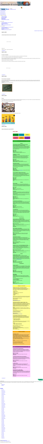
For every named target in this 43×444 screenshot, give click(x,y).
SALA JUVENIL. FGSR (27, 138)
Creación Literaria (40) (2, 11)
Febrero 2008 (3, 425)
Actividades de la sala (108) (13, 9)
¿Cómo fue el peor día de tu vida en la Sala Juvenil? (7, 22)
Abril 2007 (3, 435)
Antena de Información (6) (3, 10)
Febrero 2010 (3, 401)
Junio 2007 (3, 433)
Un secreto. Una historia (4, 27)
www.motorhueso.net (18, 259)
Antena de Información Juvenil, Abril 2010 (6, 29)
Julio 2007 (3, 432)
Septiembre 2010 (3, 394)
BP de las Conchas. (4, 18)
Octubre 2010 (3, 393)
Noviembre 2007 (3, 428)
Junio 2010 (3, 396)
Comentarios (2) (3, 74)
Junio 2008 (3, 420)
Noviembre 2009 (3, 404)
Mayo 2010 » (41, 30)
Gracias (2, 24)
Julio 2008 (3, 419)
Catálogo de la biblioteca (4, 16)
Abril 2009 (3, 410)
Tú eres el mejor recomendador (5, 23)
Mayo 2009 (3, 409)
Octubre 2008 (3, 417)
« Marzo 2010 (35, 30)
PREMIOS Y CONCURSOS (27, 134)
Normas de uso (3, 384)
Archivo (1, 388)
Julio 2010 (3, 395)
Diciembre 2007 (3, 427)
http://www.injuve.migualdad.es (16, 300)
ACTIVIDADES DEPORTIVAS (16, 137)
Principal (39, 30)
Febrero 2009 (3, 412)
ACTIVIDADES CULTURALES (16, 134)
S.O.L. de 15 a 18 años (4, 17)
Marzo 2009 (3, 411)
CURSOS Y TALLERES (21, 137)
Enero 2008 (3, 426)
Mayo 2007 (3, 434)
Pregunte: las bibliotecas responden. (5, 19)
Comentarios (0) (3, 50)
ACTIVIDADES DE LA (27, 137)
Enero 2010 (3, 402)
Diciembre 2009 (3, 403)
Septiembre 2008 (3, 418)
